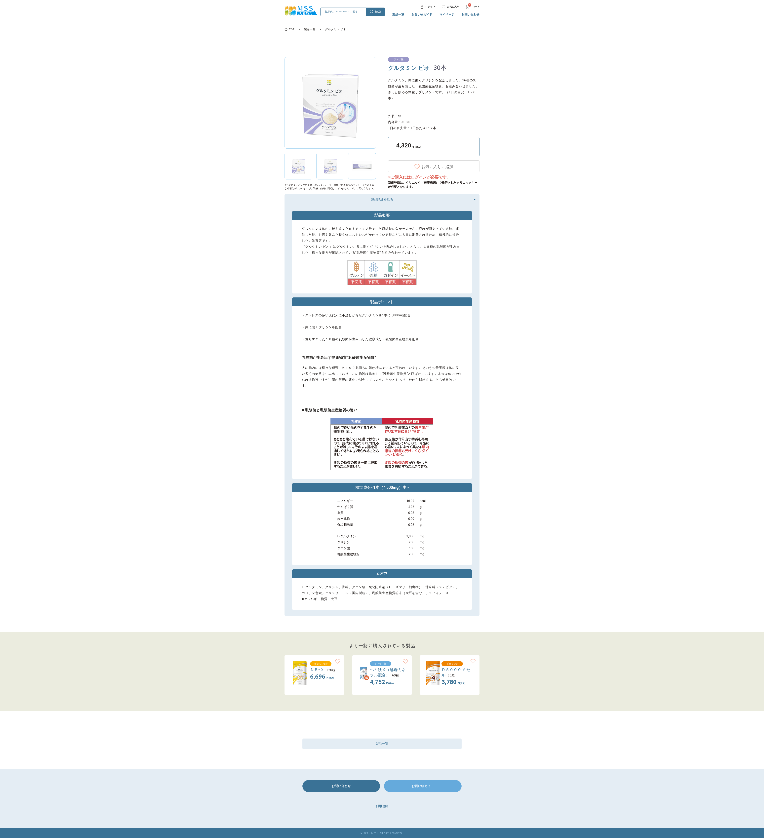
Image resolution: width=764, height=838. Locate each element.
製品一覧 (398, 14)
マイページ (446, 14)
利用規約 (382, 806)
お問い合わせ (470, 14)
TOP (292, 29)
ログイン (419, 177)
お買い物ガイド (421, 14)
